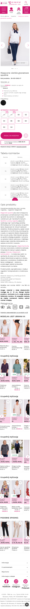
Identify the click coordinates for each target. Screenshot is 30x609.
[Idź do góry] (27, 604)
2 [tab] (14, 68)
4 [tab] (17, 68)
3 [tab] (15, 68)
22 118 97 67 (16, 2)
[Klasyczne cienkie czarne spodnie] (3, 102)
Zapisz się (5, 88)
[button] (2, 336)
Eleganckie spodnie (7, 213)
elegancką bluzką (23, 246)
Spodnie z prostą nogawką (9, 221)
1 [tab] (12, 68)
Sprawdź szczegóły (21, 146)
